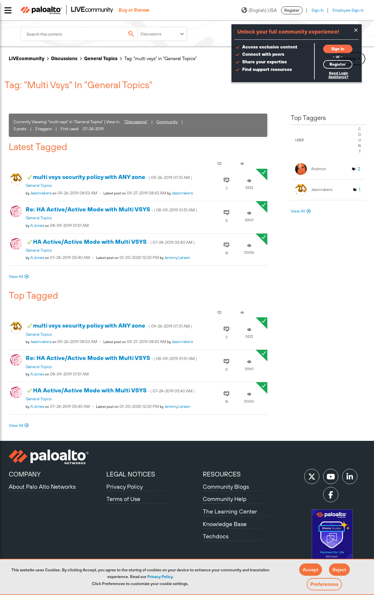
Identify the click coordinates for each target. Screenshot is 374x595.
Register (291, 10)
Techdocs (215, 536)
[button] (310, 569)
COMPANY (25, 474)
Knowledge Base (225, 524)
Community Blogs (226, 486)
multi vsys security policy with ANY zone (112, 176)
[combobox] (90, 34)
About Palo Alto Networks (42, 486)
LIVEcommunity (26, 58)
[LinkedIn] (349, 476)
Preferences (324, 584)
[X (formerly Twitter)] (311, 476)
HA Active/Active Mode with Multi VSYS (114, 241)
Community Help (225, 498)
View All (16, 276)
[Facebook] (330, 494)
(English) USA (263, 10)
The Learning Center (230, 511)
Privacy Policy (159, 576)
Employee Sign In (348, 10)
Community (167, 121)
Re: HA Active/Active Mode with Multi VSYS (111, 209)
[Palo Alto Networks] (57, 457)
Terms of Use (123, 498)
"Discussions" (136, 121)
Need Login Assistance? (338, 75)
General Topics (100, 58)
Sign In (317, 10)
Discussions (64, 58)
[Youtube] (330, 476)
